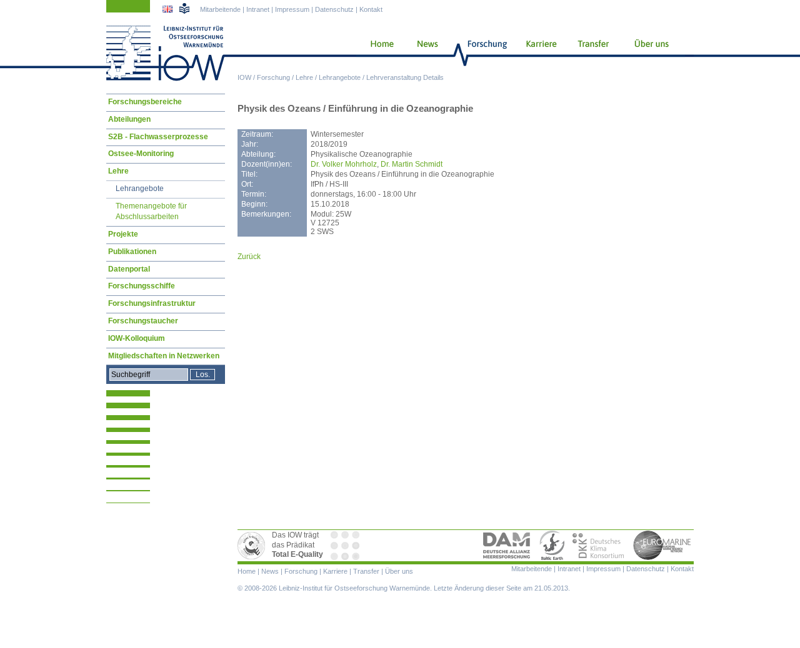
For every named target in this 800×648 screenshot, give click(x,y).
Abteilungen (129, 119)
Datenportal (129, 269)
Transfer (591, 53)
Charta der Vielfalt (346, 545)
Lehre (304, 77)
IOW (244, 77)
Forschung (273, 77)
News (425, 53)
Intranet (257, 9)
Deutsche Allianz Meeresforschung (506, 545)
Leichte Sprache (184, 8)
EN (168, 11)
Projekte (123, 234)
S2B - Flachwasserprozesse (158, 136)
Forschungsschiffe (141, 286)
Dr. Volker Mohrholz (344, 164)
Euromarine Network (662, 545)
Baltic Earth (552, 545)
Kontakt (370, 9)
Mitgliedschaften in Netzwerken (163, 355)
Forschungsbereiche (145, 101)
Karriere (537, 53)
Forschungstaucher (143, 321)
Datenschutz (334, 9)
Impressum (292, 9)
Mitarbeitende (220, 9)
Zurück (249, 256)
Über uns (652, 53)
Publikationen (132, 251)
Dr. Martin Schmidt (411, 164)
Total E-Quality (253, 545)
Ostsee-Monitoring (141, 153)
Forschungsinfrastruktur (152, 303)
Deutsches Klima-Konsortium (599, 545)
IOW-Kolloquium (136, 338)
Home (377, 53)
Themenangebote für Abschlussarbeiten (151, 212)
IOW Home (165, 53)
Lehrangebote (340, 77)
